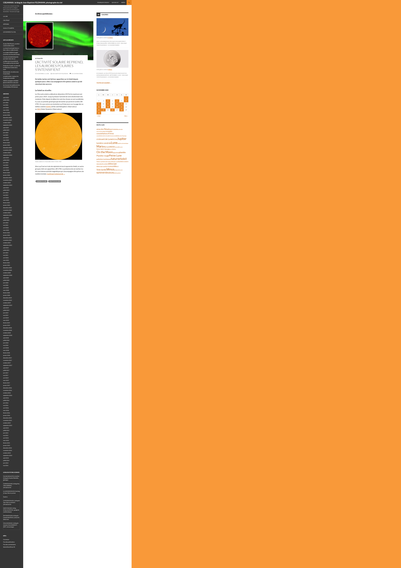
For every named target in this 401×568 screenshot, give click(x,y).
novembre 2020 (7, 270)
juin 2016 (5, 403)
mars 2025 (6, 140)
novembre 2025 (7, 120)
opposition (116, 152)
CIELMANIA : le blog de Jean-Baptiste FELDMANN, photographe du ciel (32, 2)
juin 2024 (5, 162)
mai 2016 (5, 405)
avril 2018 (6, 348)
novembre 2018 (7, 330)
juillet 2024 (6, 160)
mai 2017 (5, 375)
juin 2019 (5, 313)
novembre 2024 (7, 150)
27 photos (110, 37)
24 (103, 110)
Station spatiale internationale (104, 161)
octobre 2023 (7, 182)
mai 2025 (5, 135)
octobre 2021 (7, 242)
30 (99, 113)
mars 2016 (6, 410)
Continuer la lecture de (56, 174)
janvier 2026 (6, 115)
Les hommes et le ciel (9, 32)
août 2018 (6, 338)
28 (121, 110)
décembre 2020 (7, 268)
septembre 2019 (7, 305)
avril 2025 (6, 137)
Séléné (98, 164)
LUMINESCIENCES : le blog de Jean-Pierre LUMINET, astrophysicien (11, 502)
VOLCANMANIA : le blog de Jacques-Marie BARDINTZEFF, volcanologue (10, 525)
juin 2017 (5, 373)
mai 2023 (5, 195)
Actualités (39, 58)
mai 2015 (5, 435)
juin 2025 (5, 132)
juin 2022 (5, 222)
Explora (5, 497)
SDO (39, 109)
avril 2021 (6, 258)
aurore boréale (100, 131)
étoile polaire (117, 173)
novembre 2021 (7, 240)
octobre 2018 (7, 333)
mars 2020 (6, 290)
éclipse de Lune (118, 170)
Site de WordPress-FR (9, 547)
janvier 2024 (6, 175)
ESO (113, 139)
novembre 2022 (7, 210)
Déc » (126, 116)
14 (121, 104)
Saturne (115, 158)
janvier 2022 (6, 235)
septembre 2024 (7, 155)
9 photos (110, 69)
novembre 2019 (7, 300)
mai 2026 (5, 105)
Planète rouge (102, 156)
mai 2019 (5, 315)
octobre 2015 (7, 423)
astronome (114, 129)
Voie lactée (101, 169)
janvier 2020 (6, 295)
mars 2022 (6, 230)
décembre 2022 (7, 207)
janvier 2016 (6, 415)
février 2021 (6, 263)
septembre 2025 (7, 125)
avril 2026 (6, 107)
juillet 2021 (6, 250)
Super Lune (115, 161)
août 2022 (6, 217)
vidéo (114, 166)
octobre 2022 (7, 212)
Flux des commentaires (9, 544)
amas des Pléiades (103, 129)
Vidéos (123, 2)
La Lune (5, 16)
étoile (111, 172)
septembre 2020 (7, 275)
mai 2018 (5, 345)
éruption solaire (54, 181)
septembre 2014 (7, 455)
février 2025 (6, 142)
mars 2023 (6, 200)
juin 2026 (5, 102)
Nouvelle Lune (118, 147)
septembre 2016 (7, 395)
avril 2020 (6, 288)
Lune (114, 142)
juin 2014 (5, 463)
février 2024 (6, 172)
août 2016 (6, 398)
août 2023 (6, 187)
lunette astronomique (122, 143)
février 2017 (6, 383)
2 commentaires (113, 77)
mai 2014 (5, 465)
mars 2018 (6, 350)
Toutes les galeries (103, 83)
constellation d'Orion (105, 133)
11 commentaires (113, 45)
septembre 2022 (7, 215)
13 (117, 104)
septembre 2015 (7, 425)
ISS (116, 139)
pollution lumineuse (103, 159)
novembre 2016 (7, 390)
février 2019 (6, 323)
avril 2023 (6, 197)
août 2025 (6, 127)
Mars (99, 146)
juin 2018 (5, 343)
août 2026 (6, 97)
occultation (113, 149)
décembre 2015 (7, 418)
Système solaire (123, 161)
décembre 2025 (7, 117)
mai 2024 (5, 165)
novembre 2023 (7, 180)
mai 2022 (5, 225)
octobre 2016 (7, 393)
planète (122, 152)
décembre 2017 (7, 358)
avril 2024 (6, 167)
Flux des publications (9, 542)
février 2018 (6, 353)
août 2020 (6, 278)
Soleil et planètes (8, 28)
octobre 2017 (7, 363)
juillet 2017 (6, 370)
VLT (118, 166)
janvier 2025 (6, 145)
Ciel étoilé (6, 20)
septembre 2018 (7, 335)
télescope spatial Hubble (104, 166)
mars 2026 (6, 110)
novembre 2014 (7, 450)
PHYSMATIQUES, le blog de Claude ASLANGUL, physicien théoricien (11, 517)
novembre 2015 (7, 420)
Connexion (6, 539)
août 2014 (6, 458)
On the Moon (104, 152)
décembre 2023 (7, 177)
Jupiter (122, 138)
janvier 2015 (6, 445)
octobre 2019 (7, 303)
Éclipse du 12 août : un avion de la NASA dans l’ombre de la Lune (11, 67)
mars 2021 (6, 260)
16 (99, 107)
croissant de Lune (104, 139)
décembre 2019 (7, 298)
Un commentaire (77, 73)
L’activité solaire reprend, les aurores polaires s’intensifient (59, 66)
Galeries (105, 14)
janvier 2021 (6, 265)
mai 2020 (5, 285)
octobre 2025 (7, 122)
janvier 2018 (6, 355)
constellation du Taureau (119, 136)
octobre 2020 (7, 273)
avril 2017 (6, 378)
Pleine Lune (115, 155)
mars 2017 (6, 380)
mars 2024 (6, 170)
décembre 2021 (7, 237)
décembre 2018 (7, 328)
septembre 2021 (7, 245)
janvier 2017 (6, 385)
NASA (112, 147)
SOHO (48, 107)
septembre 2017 (7, 365)
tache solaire (104, 164)
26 (112, 110)
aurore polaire (42, 181)
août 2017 (6, 368)
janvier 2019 (6, 325)
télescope (112, 163)
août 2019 (6, 308)
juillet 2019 (6, 310)
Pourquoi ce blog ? (103, 2)
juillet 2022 (6, 220)
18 (108, 107)
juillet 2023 (6, 190)
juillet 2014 (6, 460)
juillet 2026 (6, 100)
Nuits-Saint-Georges (103, 149)
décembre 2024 (7, 147)
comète (109, 131)
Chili (106, 131)
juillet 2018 (6, 340)
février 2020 (6, 293)
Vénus (110, 169)
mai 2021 (5, 255)
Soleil (123, 158)
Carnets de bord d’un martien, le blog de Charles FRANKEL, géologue (11, 478)
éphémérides (102, 172)
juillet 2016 (6, 400)
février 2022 (6, 232)
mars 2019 (6, 320)
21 (121, 107)
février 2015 (6, 443)
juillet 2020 (6, 280)
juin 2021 (5, 252)
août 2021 (6, 247)
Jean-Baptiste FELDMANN (60, 73)
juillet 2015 (6, 430)
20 (117, 107)
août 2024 (6, 157)
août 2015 (6, 428)
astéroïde (120, 129)
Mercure (106, 147)
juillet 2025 (6, 130)
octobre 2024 (7, 152)
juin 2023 (5, 192)
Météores (6, 24)
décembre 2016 (7, 388)
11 (108, 104)
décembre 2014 (7, 448)
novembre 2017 (7, 360)
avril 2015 (6, 438)
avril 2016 (6, 408)
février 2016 (6, 413)
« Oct (98, 116)
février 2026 (6, 112)
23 (99, 110)
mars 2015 (6, 440)
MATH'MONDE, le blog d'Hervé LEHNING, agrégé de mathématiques (11, 510)
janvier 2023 (6, 205)
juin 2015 (5, 433)
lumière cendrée (103, 143)
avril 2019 (6, 318)
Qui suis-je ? (115, 2)
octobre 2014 (7, 453)
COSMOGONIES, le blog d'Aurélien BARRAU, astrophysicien (11, 485)
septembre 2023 (7, 185)
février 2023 (6, 202)
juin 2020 (5, 283)
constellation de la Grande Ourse (104, 135)
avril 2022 (6, 227)
